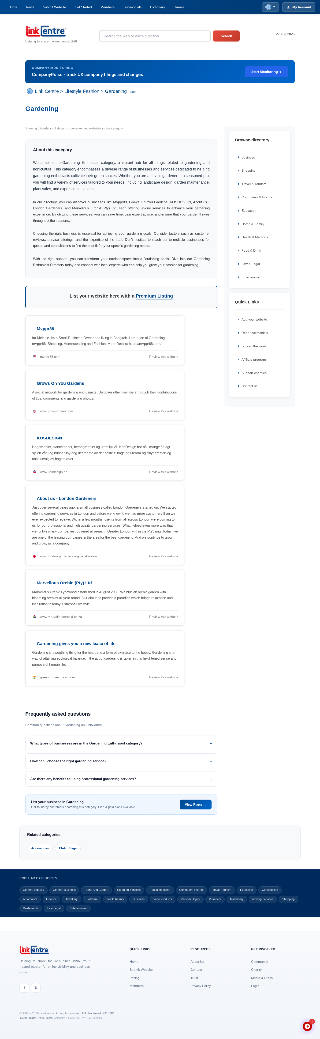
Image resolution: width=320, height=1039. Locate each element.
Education (249, 210)
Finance (51, 899)
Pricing (135, 978)
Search (226, 36)
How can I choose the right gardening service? (68, 761)
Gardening (116, 91)
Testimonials (132, 7)
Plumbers (215, 899)
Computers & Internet (257, 197)
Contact (196, 969)
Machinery (236, 899)
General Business (64, 890)
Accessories (40, 848)
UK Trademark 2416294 (98, 1013)
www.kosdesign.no (53, 472)
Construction (270, 890)
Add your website (254, 319)
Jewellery (71, 899)
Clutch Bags (68, 848)
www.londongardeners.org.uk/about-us (68, 556)
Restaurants (30, 908)
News (30, 7)
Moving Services (262, 899)
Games (179, 7)
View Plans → (195, 804)
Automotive (30, 899)
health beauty (115, 899)
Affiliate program (254, 359)
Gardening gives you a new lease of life (76, 643)
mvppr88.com (50, 357)
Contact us (249, 386)
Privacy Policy (200, 986)
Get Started (83, 7)
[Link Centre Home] (51, 31)
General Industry (33, 890)
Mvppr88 (45, 328)
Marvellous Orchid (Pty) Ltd (64, 583)
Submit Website (54, 7)
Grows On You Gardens (60, 383)
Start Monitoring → (266, 72)
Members (107, 7)
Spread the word (254, 346)
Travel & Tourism (254, 184)
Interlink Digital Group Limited (35, 1017)
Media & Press (262, 978)
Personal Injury (190, 899)
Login (255, 986)
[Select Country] (30, 91)
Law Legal (54, 908)
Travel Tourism (221, 890)
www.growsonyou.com (56, 411)
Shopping (249, 170)
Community (259, 961)
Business (248, 157)
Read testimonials (255, 333)
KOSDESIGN (49, 438)
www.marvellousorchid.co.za (61, 617)
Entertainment (252, 277)
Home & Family (253, 224)
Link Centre (47, 91)
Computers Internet (191, 890)
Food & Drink (251, 250)
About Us (197, 961)
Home (12, 7)
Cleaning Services (129, 890)
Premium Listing (154, 295)
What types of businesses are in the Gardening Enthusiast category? (86, 743)
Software (92, 899)
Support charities (254, 373)
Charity (256, 969)
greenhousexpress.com (57, 677)
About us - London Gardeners (67, 498)
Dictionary (157, 7)
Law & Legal (251, 264)
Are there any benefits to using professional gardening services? (83, 779)
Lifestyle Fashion (81, 91)
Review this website (163, 357)
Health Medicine (159, 890)
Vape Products (162, 899)
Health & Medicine (255, 237)
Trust (194, 978)
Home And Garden (96, 890)
